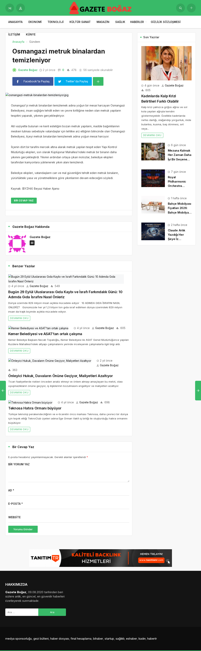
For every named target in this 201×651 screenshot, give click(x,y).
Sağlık (120, 22)
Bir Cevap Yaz (24, 200)
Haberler (137, 22)
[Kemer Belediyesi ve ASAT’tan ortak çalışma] (38, 328)
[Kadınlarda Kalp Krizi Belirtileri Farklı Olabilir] (166, 63)
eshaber (131, 638)
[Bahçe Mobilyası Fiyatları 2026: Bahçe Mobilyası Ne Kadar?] (153, 204)
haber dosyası (59, 638)
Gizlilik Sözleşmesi (166, 22)
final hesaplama (81, 638)
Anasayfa (15, 22)
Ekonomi (35, 22)
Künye (31, 34)
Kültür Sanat (80, 22)
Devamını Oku (19, 318)
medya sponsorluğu (18, 638)
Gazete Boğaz (27, 70)
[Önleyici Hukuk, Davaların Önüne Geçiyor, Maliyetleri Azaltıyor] (49, 360)
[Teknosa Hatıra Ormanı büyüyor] (30, 402)
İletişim (14, 34)
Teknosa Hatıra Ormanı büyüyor (34, 408)
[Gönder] (180, 8)
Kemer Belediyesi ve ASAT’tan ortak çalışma (45, 334)
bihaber (98, 638)
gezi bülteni (41, 638)
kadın (142, 638)
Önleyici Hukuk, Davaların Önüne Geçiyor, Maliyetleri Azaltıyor (60, 376)
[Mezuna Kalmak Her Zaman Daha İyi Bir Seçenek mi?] (153, 151)
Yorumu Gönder (23, 529)
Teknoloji (56, 22)
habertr (152, 638)
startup (109, 638)
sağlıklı (120, 638)
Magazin (103, 22)
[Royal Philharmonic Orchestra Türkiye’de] (153, 178)
